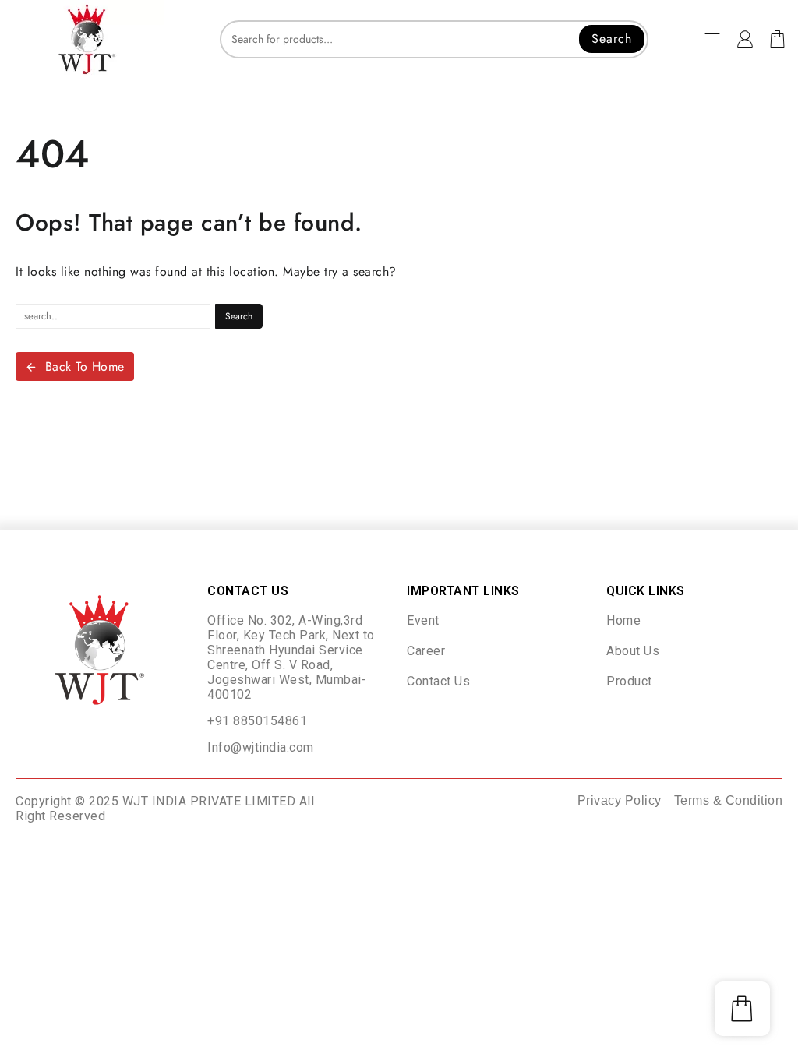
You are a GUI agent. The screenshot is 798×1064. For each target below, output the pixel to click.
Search (611, 39)
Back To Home (85, 366)
